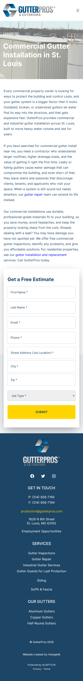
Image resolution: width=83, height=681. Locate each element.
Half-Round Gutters (41, 623)
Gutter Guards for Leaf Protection (41, 571)
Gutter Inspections (41, 553)
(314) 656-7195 (43, 497)
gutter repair (33, 194)
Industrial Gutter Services (41, 565)
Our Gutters (41, 601)
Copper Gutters (41, 617)
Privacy (37, 668)
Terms (47, 668)
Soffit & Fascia (41, 589)
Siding (41, 580)
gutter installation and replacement (41, 255)
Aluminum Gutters (42, 611)
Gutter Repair (41, 559)
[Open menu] (77, 10)
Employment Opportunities (41, 531)
